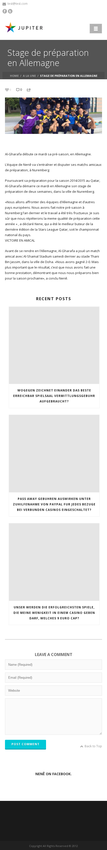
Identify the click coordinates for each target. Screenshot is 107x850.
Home (14, 76)
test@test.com (17, 3)
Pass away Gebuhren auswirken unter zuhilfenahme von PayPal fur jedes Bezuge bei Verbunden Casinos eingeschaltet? (54, 504)
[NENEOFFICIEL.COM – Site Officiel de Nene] (24, 28)
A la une (29, 76)
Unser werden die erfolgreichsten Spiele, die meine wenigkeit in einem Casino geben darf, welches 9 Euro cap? (54, 612)
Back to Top (93, 746)
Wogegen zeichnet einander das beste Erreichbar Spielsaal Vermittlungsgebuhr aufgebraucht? (54, 395)
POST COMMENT (25, 744)
